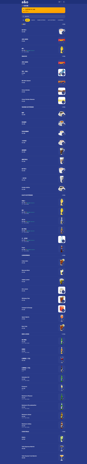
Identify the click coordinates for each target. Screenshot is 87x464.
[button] (43, 31)
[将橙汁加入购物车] (63, 51)
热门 (28, 20)
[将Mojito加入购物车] (63, 440)
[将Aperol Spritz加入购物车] (63, 319)
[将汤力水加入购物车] (63, 222)
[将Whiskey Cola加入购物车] (63, 301)
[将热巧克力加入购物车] (63, 32)
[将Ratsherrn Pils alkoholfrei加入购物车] (63, 408)
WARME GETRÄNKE (41, 20)
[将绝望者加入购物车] (63, 351)
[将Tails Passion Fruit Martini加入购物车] (63, 458)
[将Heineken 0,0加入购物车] (63, 379)
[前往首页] (25, 1)
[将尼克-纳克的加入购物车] (63, 42)
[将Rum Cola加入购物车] (63, 329)
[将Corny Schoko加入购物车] (63, 92)
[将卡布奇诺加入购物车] (63, 143)
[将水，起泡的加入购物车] (63, 241)
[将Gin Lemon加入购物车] (63, 291)
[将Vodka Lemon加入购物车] (63, 282)
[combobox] (43, 16)
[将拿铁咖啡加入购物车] (63, 152)
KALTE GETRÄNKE (51, 20)
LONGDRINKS (60, 20)
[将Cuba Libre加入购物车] (63, 263)
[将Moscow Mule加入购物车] (63, 273)
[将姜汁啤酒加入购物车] (63, 231)
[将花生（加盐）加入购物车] (63, 74)
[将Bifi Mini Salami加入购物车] (63, 83)
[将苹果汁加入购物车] (63, 203)
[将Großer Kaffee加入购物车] (63, 190)
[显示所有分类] (23, 20)
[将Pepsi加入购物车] (63, 250)
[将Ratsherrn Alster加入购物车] (63, 417)
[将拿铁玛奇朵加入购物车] (63, 162)
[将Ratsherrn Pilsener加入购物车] (63, 398)
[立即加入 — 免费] (64, 2)
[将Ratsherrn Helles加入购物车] (63, 426)
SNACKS (33, 20)
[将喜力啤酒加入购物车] (63, 342)
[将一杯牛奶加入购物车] (63, 180)
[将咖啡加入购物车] (63, 115)
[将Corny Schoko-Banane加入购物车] (63, 102)
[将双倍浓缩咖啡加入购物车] (63, 134)
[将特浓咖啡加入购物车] (63, 124)
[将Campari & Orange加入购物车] (63, 310)
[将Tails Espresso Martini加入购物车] (63, 449)
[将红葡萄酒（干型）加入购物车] (63, 361)
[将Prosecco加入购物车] (63, 389)
